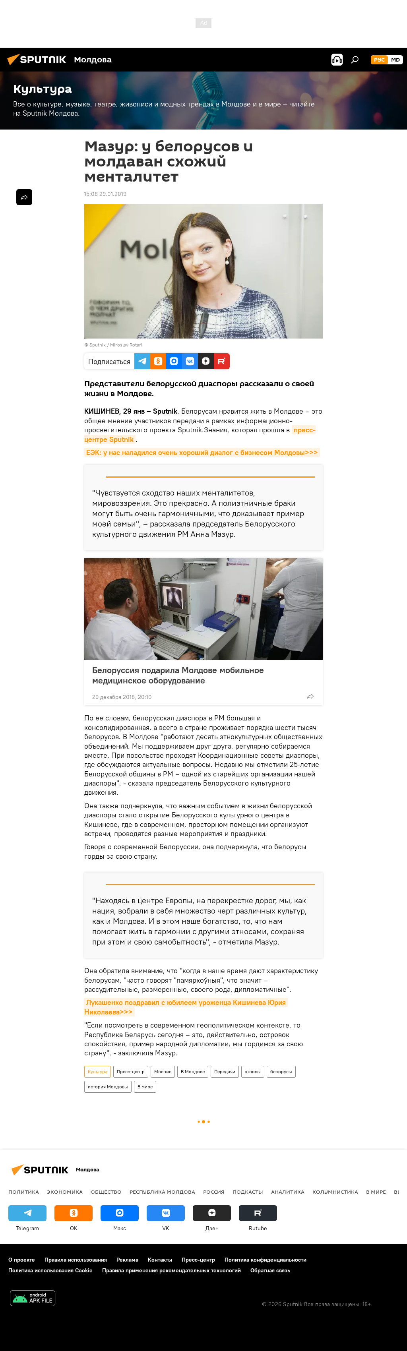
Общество (106, 1191)
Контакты (160, 1259)
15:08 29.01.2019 (105, 193)
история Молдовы (108, 1087)
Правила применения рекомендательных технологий (171, 1270)
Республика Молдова (162, 1191)
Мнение (162, 1071)
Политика (23, 1191)
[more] (310, 696)
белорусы (281, 1071)
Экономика (65, 1191)
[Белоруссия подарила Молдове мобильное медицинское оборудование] (203, 609)
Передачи (224, 1071)
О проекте (21, 1259)
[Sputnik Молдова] (39, 66)
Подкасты (248, 1191)
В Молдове (193, 1071)
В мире (145, 1087)
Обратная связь (270, 1270)
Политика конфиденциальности (265, 1259)
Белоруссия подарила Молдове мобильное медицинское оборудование (178, 675)
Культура (97, 1071)
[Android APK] (33, 1299)
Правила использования (76, 1259)
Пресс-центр (131, 1071)
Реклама (127, 1259)
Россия (214, 1191)
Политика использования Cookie (50, 1270)
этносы (253, 1071)
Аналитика (287, 1191)
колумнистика (335, 1191)
